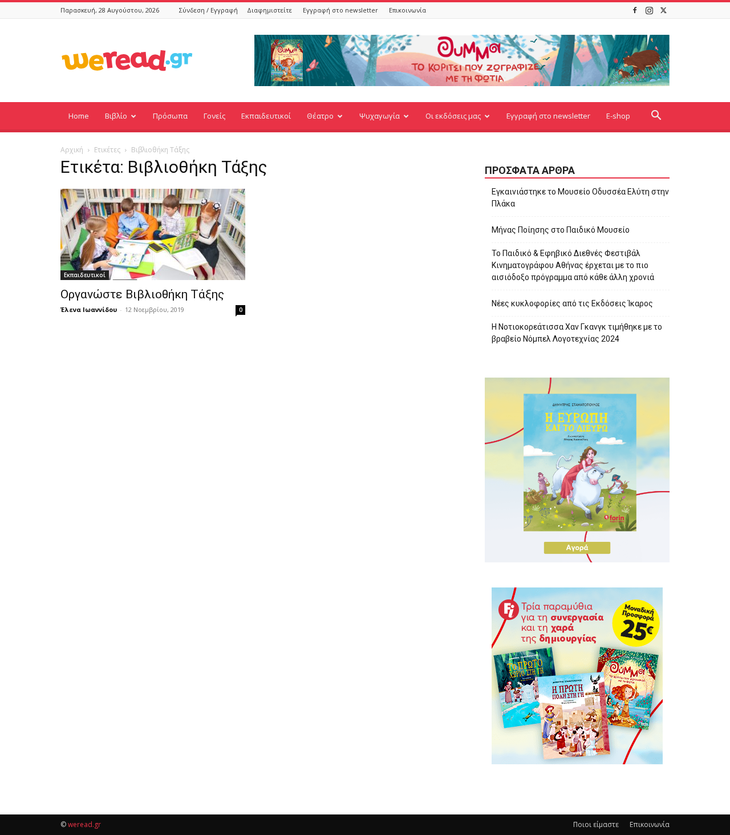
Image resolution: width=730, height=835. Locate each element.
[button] (656, 116)
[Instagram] (649, 10)
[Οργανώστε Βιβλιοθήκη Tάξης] (152, 234)
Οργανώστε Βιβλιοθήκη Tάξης (142, 294)
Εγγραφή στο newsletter (340, 10)
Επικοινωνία (407, 10)
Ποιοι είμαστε (596, 824)
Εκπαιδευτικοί (266, 116)
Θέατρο (320, 116)
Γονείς (214, 116)
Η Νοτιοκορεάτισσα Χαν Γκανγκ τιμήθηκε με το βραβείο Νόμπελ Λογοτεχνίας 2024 (577, 332)
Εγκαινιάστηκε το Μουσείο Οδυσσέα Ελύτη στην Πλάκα (580, 197)
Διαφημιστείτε (269, 10)
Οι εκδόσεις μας (453, 116)
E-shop (618, 116)
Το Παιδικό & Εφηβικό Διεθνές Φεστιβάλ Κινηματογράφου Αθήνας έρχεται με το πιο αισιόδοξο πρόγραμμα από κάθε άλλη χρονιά (573, 265)
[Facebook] (634, 10)
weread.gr (84, 824)
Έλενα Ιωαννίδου (88, 309)
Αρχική (71, 150)
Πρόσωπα (170, 116)
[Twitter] (663, 10)
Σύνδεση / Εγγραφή (208, 10)
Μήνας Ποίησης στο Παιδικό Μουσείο (561, 229)
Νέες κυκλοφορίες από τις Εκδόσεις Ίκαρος (572, 303)
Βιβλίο (116, 116)
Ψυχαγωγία (379, 116)
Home (78, 116)
